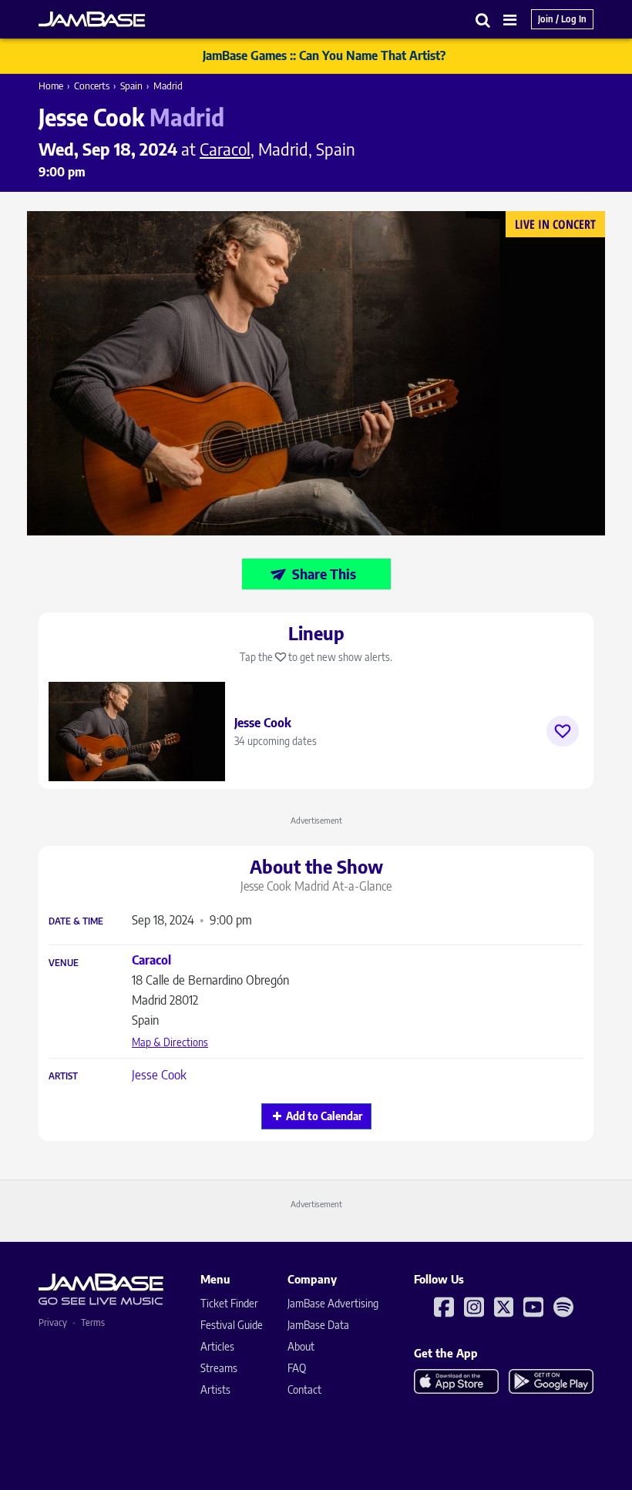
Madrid (168, 85)
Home (51, 85)
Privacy (53, 1322)
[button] (483, 19)
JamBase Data (318, 1324)
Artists (215, 1389)
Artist (63, 1076)
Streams (218, 1367)
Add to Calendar (324, 1116)
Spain (131, 85)
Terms (93, 1322)
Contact (304, 1389)
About (300, 1346)
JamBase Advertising (332, 1303)
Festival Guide (231, 1324)
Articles (217, 1346)
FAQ (296, 1367)
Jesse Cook (159, 1074)
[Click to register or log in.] (562, 731)
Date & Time (76, 921)
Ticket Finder (229, 1303)
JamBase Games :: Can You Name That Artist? (324, 55)
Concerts (91, 85)
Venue (64, 963)
